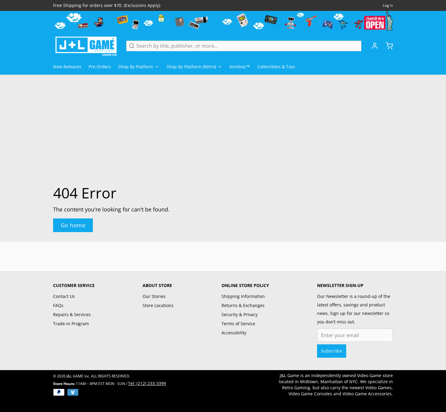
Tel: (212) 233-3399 (147, 383)
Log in (388, 5)
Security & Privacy (239, 314)
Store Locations (158, 305)
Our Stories (154, 296)
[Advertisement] (223, 255)
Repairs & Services (72, 314)
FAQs (58, 305)
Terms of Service (238, 323)
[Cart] (387, 45)
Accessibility (233, 333)
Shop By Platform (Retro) (191, 66)
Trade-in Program (71, 323)
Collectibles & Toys (276, 66)
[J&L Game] (86, 45)
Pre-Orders (100, 66)
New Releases (67, 66)
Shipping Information (243, 296)
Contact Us (64, 296)
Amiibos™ (239, 66)
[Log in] (372, 45)
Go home (73, 225)
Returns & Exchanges (243, 305)
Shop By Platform (135, 66)
